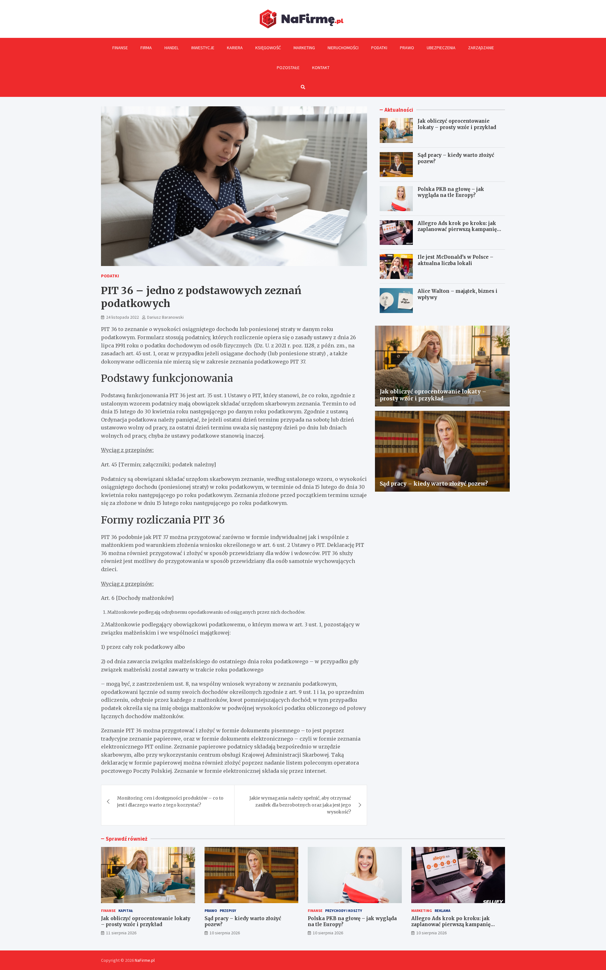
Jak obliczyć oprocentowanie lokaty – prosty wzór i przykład (457, 124)
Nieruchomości (343, 47)
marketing (421, 910)
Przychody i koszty (343, 910)
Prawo (407, 47)
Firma (146, 47)
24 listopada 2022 (122, 317)
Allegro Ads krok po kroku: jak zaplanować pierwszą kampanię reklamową (457, 229)
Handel (171, 47)
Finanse (120, 47)
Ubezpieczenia (441, 47)
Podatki (379, 47)
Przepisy (228, 910)
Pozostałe (288, 67)
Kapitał (125, 910)
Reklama (442, 910)
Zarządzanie (481, 47)
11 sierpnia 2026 (121, 933)
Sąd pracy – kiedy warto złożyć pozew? (434, 483)
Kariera (235, 47)
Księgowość (268, 47)
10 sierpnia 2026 (225, 933)
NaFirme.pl (145, 960)
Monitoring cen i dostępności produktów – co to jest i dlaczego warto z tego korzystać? (170, 801)
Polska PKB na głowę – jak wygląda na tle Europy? (451, 192)
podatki (110, 276)
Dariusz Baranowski (165, 317)
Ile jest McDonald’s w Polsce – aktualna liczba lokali (455, 260)
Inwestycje (202, 47)
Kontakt (321, 67)
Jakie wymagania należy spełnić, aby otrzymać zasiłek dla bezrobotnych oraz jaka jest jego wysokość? (300, 805)
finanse (108, 910)
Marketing (304, 47)
